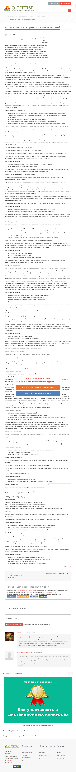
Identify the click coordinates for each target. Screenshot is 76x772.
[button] (38, 378)
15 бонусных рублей (46, 381)
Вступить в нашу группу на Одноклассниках (38, 387)
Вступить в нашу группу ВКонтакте (38, 393)
